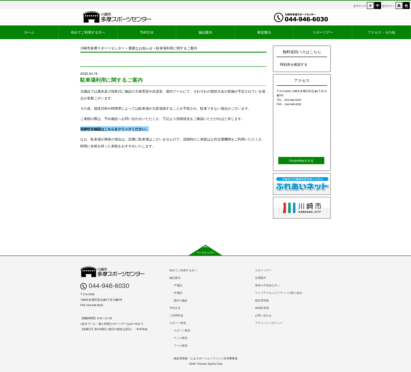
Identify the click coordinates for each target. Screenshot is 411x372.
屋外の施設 (181, 300)
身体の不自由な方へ (267, 285)
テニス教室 (181, 338)
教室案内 (264, 32)
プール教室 (181, 345)
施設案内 (205, 32)
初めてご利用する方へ (88, 32)
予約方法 (146, 32)
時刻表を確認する (293, 64)
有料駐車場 (262, 308)
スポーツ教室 (177, 323)
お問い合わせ (263, 315)
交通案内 (260, 278)
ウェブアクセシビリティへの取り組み (278, 293)
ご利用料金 (176, 315)
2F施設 (178, 293)
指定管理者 (262, 300)
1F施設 (178, 285)
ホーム (29, 32)
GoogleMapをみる (301, 160)
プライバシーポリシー (269, 323)
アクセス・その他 (381, 32)
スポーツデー (323, 32)
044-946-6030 (108, 285)
